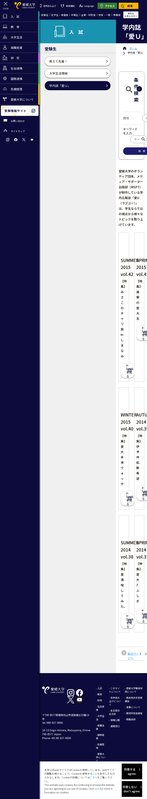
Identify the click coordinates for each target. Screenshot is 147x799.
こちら (93, 777)
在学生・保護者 (59, 15)
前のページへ (133, 655)
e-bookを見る (130, 370)
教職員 (117, 15)
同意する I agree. (132, 771)
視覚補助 (70, 5)
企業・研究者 (88, 15)
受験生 (44, 15)
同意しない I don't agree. (132, 789)
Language (89, 5)
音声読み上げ (49, 5)
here (96, 788)
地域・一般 (104, 15)
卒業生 (74, 15)
